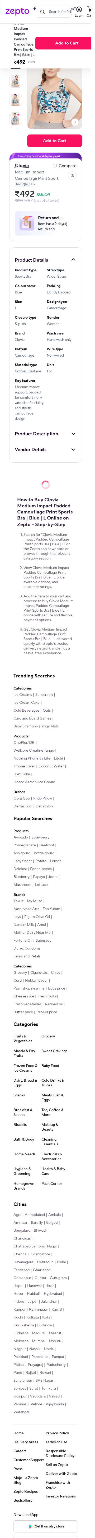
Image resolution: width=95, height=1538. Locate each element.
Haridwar (34, 1286)
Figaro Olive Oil (37, 917)
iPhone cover (24, 766)
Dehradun (45, 1262)
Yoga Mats (50, 726)
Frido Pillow (42, 798)
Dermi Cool (22, 806)
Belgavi (52, 1222)
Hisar (49, 1286)
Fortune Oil (22, 940)
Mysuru (55, 1341)
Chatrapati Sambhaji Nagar (35, 1246)
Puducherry (56, 1364)
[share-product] (72, 175)
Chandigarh (22, 1238)
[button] (46, 260)
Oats (47, 710)
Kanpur (19, 1309)
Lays (17, 917)
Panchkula (39, 1357)
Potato (40, 861)
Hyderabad (53, 1293)
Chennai (20, 1254)
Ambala (54, 1214)
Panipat (58, 1357)
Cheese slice (23, 996)
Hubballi (33, 1293)
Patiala (18, 1364)
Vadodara (38, 1396)
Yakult (18, 901)
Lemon (55, 861)
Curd (17, 980)
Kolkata (32, 1317)
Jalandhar (49, 1301)
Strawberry (40, 837)
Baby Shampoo (25, 726)
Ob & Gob (21, 798)
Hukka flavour (36, 980)
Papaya (39, 877)
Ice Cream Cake (26, 702)
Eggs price (56, 988)
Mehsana (20, 1341)
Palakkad (20, 1357)
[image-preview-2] (15, 100)
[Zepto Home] (17, 12)
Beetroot (46, 845)
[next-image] (75, 122)
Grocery (20, 972)
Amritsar (20, 1222)
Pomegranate (24, 845)
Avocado (20, 837)
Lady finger (22, 861)
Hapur (18, 1286)
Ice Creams (22, 694)
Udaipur (20, 1396)
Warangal (21, 1412)
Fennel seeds (41, 869)
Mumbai (38, 1341)
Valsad (54, 1396)
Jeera (53, 877)
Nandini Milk (23, 924)
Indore (18, 1301)
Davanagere (23, 1262)
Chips (55, 972)
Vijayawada (55, 1404)
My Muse (34, 901)
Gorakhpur (22, 1278)
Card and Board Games (32, 718)
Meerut (55, 1333)
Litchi (58, 758)
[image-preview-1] (15, 81)
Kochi (18, 1317)
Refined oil (54, 1004)
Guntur (40, 1278)
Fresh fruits (46, 996)
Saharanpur (22, 1380)
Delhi (61, 1262)
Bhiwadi (40, 1230)
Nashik (34, 1349)
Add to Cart (66, 43)
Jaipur (33, 1301)
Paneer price (46, 1012)
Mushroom (22, 884)
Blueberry (21, 877)
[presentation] (75, 122)
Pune (17, 1372)
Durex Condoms (26, 948)
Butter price (23, 1012)
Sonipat (19, 1388)
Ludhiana (20, 1333)
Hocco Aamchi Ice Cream (34, 782)
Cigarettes (39, 972)
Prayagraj (35, 1364)
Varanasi (20, 1404)
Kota (46, 1317)
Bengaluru (21, 1230)
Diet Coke (21, 774)
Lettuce (41, 884)
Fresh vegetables (27, 1004)
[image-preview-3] (15, 118)
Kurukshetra (23, 1325)
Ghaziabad (41, 1270)
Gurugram (58, 1278)
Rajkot (31, 1372)
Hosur (18, 1293)
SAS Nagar (44, 1380)
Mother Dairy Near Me (32, 932)
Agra (17, 1214)
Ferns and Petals (26, 956)
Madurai (38, 1333)
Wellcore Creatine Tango (33, 750)
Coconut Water (51, 766)
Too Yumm (51, 909)
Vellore (36, 1404)
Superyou (43, 940)
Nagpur (19, 1349)
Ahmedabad (35, 1214)
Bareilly (37, 1222)
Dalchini (20, 869)
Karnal (56, 1309)
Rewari (45, 1372)
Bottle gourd (44, 853)
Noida (49, 1349)
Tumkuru (48, 1388)
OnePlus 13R (24, 742)
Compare (68, 165)
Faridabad (21, 1270)
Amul (41, 924)
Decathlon (44, 806)
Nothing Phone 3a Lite (31, 758)
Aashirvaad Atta (26, 909)
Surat (33, 1388)
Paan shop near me (29, 988)
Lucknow (44, 1325)
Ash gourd (21, 853)
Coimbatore (40, 1254)
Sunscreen (44, 694)
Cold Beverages (26, 710)
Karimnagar (38, 1309)
